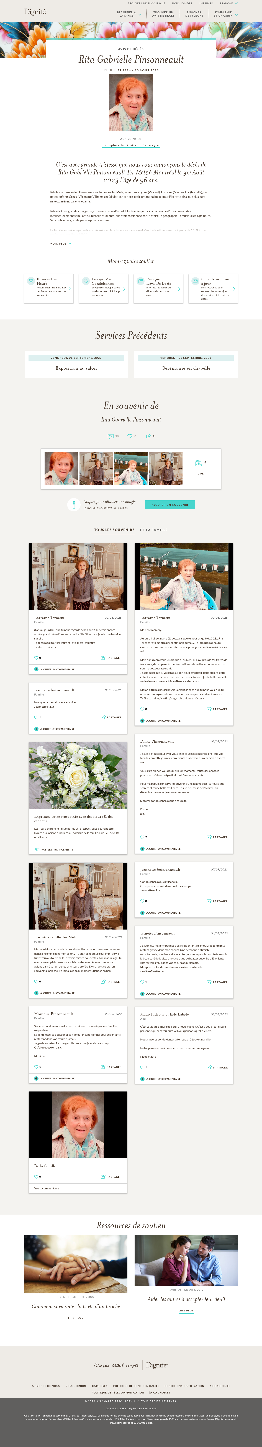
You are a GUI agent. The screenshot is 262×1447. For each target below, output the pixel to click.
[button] (129, 14)
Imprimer (206, 3)
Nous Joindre (182, 3)
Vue (201, 473)
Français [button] (226, 3)
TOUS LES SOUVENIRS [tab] (114, 530)
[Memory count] (111, 436)
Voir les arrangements (57, 849)
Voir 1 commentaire (46, 1188)
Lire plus (76, 1317)
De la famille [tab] (154, 530)
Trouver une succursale (146, 3)
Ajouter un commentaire (57, 669)
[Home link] (35, 12)
